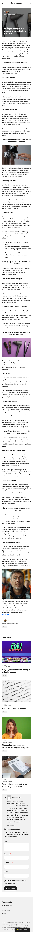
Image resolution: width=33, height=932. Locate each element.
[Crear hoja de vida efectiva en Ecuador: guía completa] (16, 767)
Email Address (8, 863)
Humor (4, 627)
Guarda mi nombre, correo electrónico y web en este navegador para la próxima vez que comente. (16, 881)
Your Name (7, 854)
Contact (4, 913)
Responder (11, 825)
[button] (3, 3)
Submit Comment (11, 888)
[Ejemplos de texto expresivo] (16, 691)
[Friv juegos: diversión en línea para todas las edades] (16, 652)
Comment (7, 841)
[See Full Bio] (9, 614)
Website (6, 871)
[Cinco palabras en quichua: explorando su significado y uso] (16, 728)
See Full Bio (5, 614)
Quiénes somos (6, 910)
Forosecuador (16, 3)
